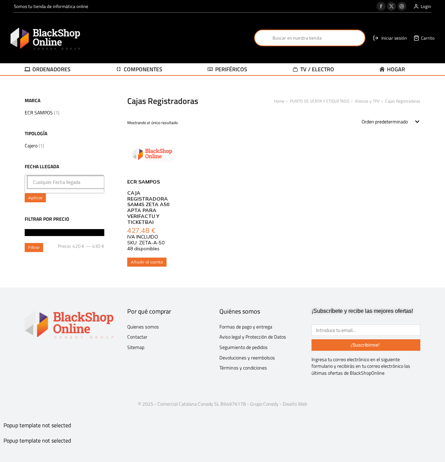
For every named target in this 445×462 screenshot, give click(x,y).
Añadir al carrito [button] (147, 262)
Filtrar (34, 247)
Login (426, 6)
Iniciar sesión (394, 38)
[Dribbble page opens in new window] (401, 6)
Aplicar (35, 197)
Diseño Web (295, 403)
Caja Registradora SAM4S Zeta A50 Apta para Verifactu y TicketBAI (148, 207)
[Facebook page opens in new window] (381, 6)
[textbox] (66, 182)
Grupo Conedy (264, 403)
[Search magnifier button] (262, 38)
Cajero (31, 145)
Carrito (428, 38)
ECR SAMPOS (39, 112)
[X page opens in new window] (391, 6)
